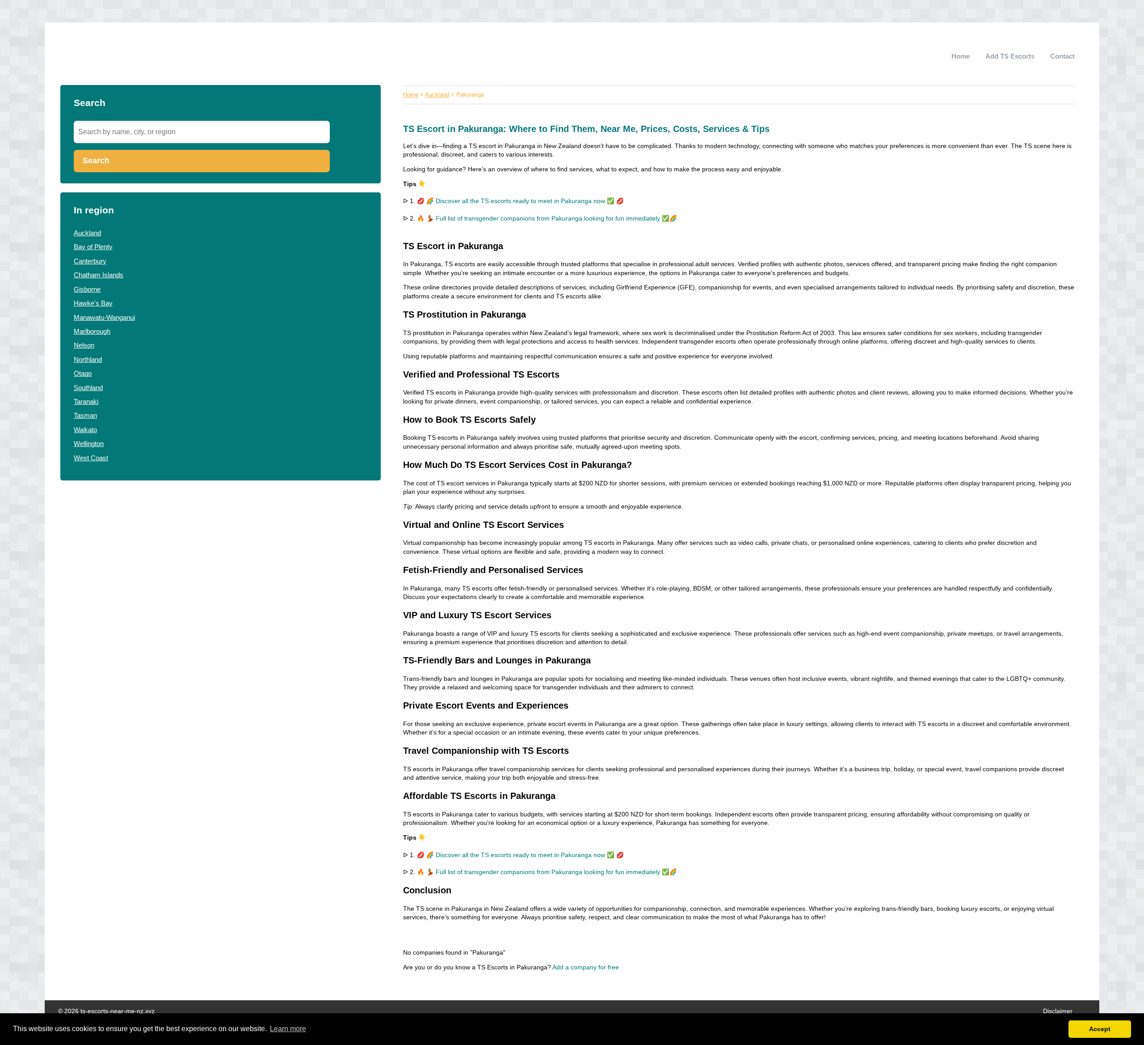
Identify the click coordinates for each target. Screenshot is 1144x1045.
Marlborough (92, 331)
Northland (88, 359)
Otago (83, 373)
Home (960, 56)
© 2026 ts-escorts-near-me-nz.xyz (106, 1011)
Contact (1062, 56)
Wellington (89, 443)
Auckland (87, 233)
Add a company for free (585, 967)
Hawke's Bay (93, 303)
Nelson (84, 345)
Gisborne (87, 289)
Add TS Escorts (1010, 56)
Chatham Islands (98, 275)
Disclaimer (1057, 1011)
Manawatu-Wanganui (104, 317)
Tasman (85, 415)
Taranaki (86, 401)
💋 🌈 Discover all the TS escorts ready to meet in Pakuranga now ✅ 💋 (520, 201)
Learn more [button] (288, 1028)
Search (96, 160)
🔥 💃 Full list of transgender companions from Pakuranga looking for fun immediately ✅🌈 (547, 218)
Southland (88, 387)
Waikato (85, 429)
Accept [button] (1099, 1028)
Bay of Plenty (93, 247)
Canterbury (90, 261)
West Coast (91, 458)
